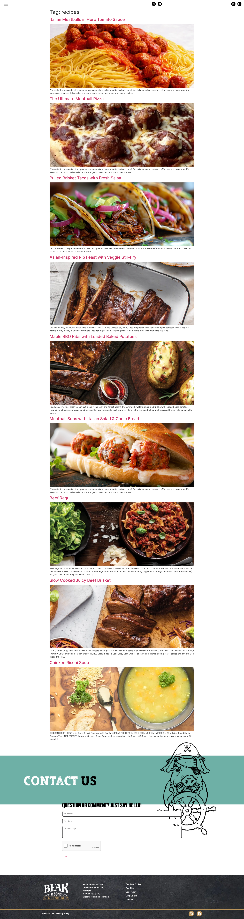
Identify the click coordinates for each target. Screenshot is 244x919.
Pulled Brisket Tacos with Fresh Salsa (85, 177)
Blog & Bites (131, 896)
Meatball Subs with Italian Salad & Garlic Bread (94, 418)
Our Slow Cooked (133, 884)
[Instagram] (154, 4)
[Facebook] (160, 4)
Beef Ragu (60, 497)
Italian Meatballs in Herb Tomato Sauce (87, 19)
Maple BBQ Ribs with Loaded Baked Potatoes (93, 336)
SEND (67, 856)
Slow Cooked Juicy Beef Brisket (80, 580)
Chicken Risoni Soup (69, 662)
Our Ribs (130, 888)
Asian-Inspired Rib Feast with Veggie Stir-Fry (93, 257)
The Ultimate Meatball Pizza (77, 98)
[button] (6, 4)
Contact (129, 899)
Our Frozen (131, 892)
